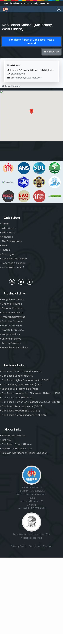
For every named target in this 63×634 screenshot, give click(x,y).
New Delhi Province (13, 330)
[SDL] (39, 168)
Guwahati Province (12, 312)
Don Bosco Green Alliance (17, 444)
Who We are (9, 228)
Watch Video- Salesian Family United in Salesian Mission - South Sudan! (26, 5)
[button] (31, 113)
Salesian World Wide (13, 435)
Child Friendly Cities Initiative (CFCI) (22, 384)
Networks (7, 237)
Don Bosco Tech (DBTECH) (17, 397)
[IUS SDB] (39, 196)
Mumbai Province (12, 325)
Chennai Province (12, 304)
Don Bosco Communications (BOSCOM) (24, 415)
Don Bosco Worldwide (14, 258)
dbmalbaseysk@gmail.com (26, 77)
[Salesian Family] (54, 168)
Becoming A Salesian (13, 263)
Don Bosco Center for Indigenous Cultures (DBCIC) (31, 402)
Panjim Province (11, 334)
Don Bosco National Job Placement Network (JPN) (31, 393)
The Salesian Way (12, 241)
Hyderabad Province (13, 317)
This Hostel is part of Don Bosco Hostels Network (31, 41)
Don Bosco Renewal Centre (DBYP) (22, 406)
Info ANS (6, 440)
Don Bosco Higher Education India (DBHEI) (26, 380)
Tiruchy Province (11, 343)
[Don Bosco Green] (54, 196)
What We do (9, 232)
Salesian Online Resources (17, 448)
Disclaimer (35, 546)
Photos (6, 250)
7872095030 (18, 74)
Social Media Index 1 (13, 267)
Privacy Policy (19, 546)
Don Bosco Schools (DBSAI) (17, 375)
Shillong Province (11, 338)
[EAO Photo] (23, 196)
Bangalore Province (13, 299)
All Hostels (52, 51)
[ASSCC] (23, 182)
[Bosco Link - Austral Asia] (8, 196)
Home (5, 223)
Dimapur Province (12, 308)
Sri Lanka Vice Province (15, 347)
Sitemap (47, 546)
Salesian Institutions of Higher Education (24, 453)
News (5, 245)
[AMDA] (54, 182)
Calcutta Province (12, 321)
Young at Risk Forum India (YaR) (20, 389)
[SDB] (8, 168)
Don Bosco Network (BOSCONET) (21, 410)
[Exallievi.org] (39, 182)
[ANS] (23, 168)
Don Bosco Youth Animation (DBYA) (22, 371)
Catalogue (8, 254)
